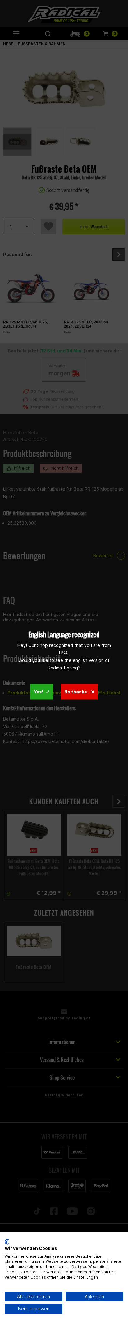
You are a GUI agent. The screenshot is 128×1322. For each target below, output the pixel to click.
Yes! (38, 691)
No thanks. (76, 691)
